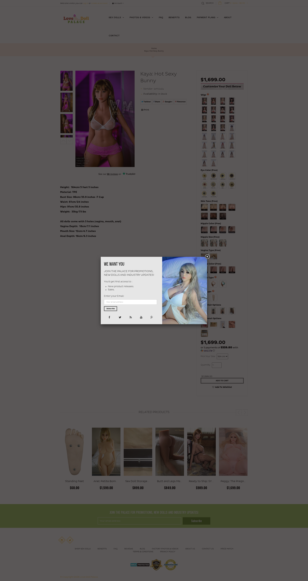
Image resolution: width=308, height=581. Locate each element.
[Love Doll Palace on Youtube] (141, 317)
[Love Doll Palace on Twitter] (120, 317)
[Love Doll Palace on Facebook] (109, 317)
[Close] (207, 257)
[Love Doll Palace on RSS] (130, 317)
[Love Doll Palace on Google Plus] (151, 317)
